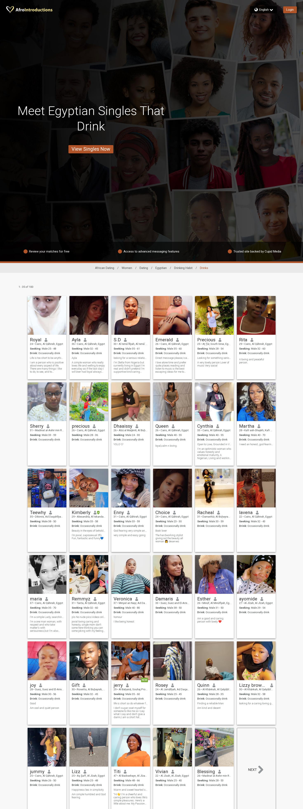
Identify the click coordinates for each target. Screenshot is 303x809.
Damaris (164, 598)
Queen (162, 426)
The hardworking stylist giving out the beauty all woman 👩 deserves (169, 538)
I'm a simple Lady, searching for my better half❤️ (47, 617)
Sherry (36, 426)
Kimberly (81, 512)
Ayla (76, 339)
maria (36, 598)
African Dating (104, 268)
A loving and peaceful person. (251, 361)
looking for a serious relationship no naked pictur (131, 357)
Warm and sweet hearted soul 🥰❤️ (131, 789)
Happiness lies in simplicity (88, 789)
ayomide (248, 598)
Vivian (161, 771)
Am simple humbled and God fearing (89, 796)
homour (118, 617)
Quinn (203, 685)
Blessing (206, 771)
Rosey (161, 685)
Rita (243, 339)
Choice (162, 512)
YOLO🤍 (118, 444)
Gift (76, 685)
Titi (117, 771)
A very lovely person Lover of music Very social (213, 364)
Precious (206, 339)
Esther (204, 598)
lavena (246, 512)
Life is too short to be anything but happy (47, 357)
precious (81, 426)
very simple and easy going (130, 535)
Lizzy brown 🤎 (253, 685)
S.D (117, 339)
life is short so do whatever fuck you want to (131, 703)
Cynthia (205, 426)
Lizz (76, 771)
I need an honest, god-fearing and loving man (256, 444)
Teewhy (38, 512)
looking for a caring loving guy (256, 703)
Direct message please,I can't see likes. (172, 357)
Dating (144, 268)
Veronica (123, 598)
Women (127, 268)
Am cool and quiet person (44, 707)
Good (33, 703)
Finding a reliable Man (210, 703)
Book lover (161, 530)
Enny (119, 512)
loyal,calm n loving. (166, 445)
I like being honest (124, 621)
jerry (118, 685)
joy (33, 685)
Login (290, 10)
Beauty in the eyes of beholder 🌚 (89, 530)
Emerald (164, 339)
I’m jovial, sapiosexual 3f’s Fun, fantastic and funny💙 (87, 537)
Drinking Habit (183, 268)
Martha (246, 426)
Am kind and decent (209, 707)
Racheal (205, 512)
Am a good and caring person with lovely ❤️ (210, 620)
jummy (37, 771)
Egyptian (161, 268)
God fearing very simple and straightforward (131, 530)
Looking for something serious (214, 357)
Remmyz (81, 598)
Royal (35, 339)
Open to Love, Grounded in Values (214, 444)
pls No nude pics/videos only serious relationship (89, 617)
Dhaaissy (123, 426)
